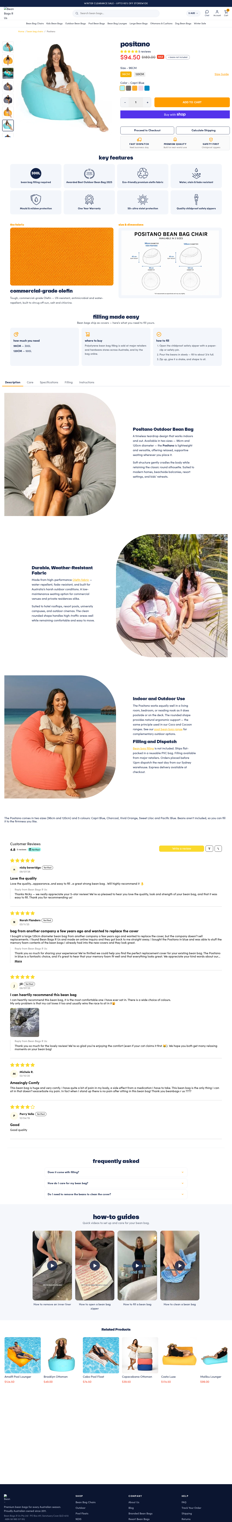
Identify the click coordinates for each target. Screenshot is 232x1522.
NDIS (78, 1519)
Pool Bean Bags (96, 23)
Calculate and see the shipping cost (203, 130)
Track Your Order (191, 1508)
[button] (129, 51)
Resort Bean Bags (139, 1519)
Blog (131, 1508)
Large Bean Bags (139, 23)
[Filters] (209, 849)
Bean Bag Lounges (117, 23)
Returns (186, 1519)
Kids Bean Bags (54, 23)
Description (12, 382)
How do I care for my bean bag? (68, 1183)
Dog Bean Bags (183, 23)
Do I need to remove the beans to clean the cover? (79, 1194)
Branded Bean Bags (140, 1513)
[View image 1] (8, 47)
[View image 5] (8, 99)
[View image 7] (8, 125)
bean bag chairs (35, 31)
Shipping (187, 1513)
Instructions (86, 382)
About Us (134, 1502)
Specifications (49, 382)
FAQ (184, 1502)
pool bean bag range (168, 729)
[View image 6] (8, 112)
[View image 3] (8, 73)
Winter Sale (200, 23)
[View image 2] (8, 60)
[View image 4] (8, 86)
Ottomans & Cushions (161, 23)
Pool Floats (82, 1513)
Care (30, 382)
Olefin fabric (80, 580)
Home (21, 31)
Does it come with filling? (63, 1172)
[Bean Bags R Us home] (10, 13)
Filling (69, 382)
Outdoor (80, 1508)
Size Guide (222, 74)
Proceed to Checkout (147, 130)
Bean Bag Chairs (35, 23)
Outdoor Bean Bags (75, 23)
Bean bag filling (143, 748)
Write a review (181, 848)
